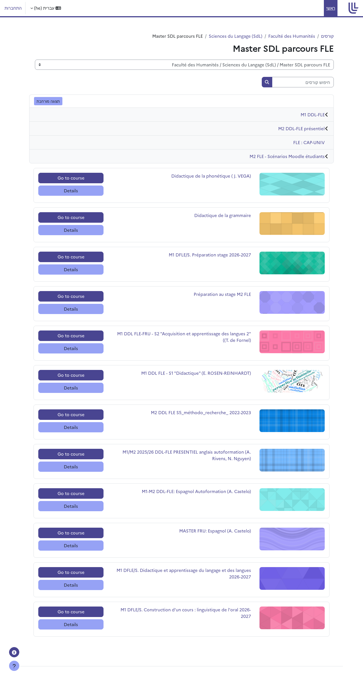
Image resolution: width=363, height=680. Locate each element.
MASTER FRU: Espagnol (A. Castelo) (215, 531)
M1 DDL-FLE (313, 114)
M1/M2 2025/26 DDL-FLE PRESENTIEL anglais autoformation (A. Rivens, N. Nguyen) (187, 455)
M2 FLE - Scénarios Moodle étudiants (287, 156)
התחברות (13, 8)
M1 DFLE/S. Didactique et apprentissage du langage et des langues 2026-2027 (184, 573)
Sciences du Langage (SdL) (235, 36)
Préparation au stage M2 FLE (222, 294)
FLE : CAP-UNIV (309, 142)
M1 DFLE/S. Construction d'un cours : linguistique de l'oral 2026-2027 (186, 613)
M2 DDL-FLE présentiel (301, 128)
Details (71, 190)
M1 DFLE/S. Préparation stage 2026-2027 (210, 255)
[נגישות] (14, 652)
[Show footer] (14, 666)
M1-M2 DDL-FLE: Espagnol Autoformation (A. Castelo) (196, 491)
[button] (46, 8)
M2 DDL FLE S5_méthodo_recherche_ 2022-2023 (201, 412)
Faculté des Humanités (291, 36)
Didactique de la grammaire (222, 215)
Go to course (71, 178)
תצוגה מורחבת (48, 101)
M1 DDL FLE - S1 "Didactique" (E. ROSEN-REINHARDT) (196, 373)
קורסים (327, 36)
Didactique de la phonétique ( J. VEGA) (211, 176)
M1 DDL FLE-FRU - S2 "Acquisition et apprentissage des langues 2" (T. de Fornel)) (184, 336)
